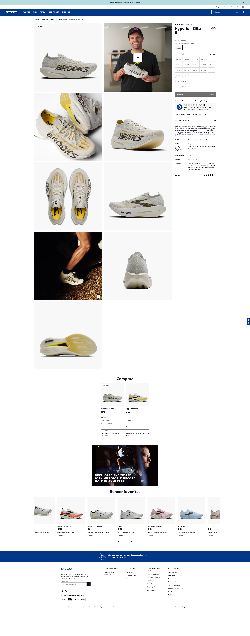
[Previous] (118, 541)
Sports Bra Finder (131, 575)
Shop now (137, 2)
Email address (64, 581)
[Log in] (237, 12)
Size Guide (129, 579)
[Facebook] (66, 591)
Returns (149, 581)
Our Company (172, 572)
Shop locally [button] (202, 114)
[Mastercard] (70, 599)
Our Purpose (172, 575)
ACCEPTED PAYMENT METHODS (73, 595)
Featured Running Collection (54, 19)
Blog (217, 7)
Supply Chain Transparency (68, 607)
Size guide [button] (213, 54)
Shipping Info (151, 587)
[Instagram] (62, 591)
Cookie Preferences (116, 607)
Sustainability (172, 582)
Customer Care (235, 7)
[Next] (131, 541)
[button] (68, 57)
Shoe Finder (129, 572)
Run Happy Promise (153, 577)
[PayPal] (76, 599)
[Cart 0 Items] (243, 12)
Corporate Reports (174, 585)
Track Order (150, 584)
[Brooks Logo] (77, 569)
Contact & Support (153, 574)
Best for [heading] (177, 140)
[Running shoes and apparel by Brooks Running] (12, 12)
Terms (90, 607)
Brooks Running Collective (109, 573)
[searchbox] (223, 12)
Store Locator (225, 7)
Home (37, 19)
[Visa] (63, 599)
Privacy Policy (98, 607)
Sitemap (106, 607)
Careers (170, 591)
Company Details (82, 607)
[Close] (243, 2)
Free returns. (121, 557)
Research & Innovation (175, 588)
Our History (172, 579)
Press (170, 594)
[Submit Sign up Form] (89, 584)
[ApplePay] (83, 599)
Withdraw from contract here (131, 607)
